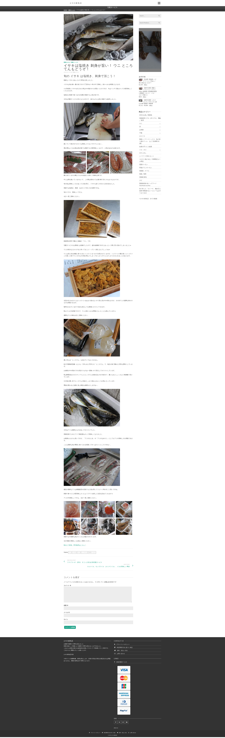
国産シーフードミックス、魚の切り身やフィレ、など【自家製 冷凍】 (149, 141)
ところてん (84, 552)
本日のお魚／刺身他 (145, 115)
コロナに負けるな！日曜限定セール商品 (149, 160)
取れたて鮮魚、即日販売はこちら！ (75, 545)
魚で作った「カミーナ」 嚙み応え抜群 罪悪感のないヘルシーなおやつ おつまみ (150, 191)
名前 (66, 605)
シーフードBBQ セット (146, 156)
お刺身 (141, 129)
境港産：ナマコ (144, 171)
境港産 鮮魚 (143, 177)
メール (67, 612)
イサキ (74, 552)
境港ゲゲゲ (76, 72)
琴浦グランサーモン (145, 167)
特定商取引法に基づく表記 (124, 647)
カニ (140, 123)
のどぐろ (142, 136)
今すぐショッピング (150, 49)
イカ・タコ (142, 149)
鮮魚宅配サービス (121, 662)
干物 (140, 133)
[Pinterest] (126, 722)
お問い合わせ (120, 653)
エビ (140, 180)
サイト (66, 619)
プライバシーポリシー (122, 644)
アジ (70, 552)
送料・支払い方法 (122, 650)
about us (116, 728)
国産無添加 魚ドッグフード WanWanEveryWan (148, 184)
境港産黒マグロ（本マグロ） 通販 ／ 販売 (150, 119)
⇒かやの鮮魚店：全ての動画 (148, 198)
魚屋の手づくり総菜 (145, 146)
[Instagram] (123, 722)
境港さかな (67, 62)
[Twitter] (119, 722)
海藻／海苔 (142, 174)
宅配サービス (74, 62)
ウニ (79, 552)
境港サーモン (143, 164)
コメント (67, 585)
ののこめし (142, 153)
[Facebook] (115, 722)
